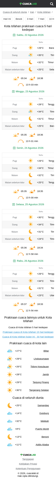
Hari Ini (7, 19)
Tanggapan (28, 459)
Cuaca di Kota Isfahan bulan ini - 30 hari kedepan (28, 337)
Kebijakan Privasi (28, 464)
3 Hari (30, 19)
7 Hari (41, 19)
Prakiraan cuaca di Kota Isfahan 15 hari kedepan (28, 332)
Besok (19, 19)
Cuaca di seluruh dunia (15, 12)
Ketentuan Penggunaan (28, 468)
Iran (32, 12)
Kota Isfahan (44, 12)
